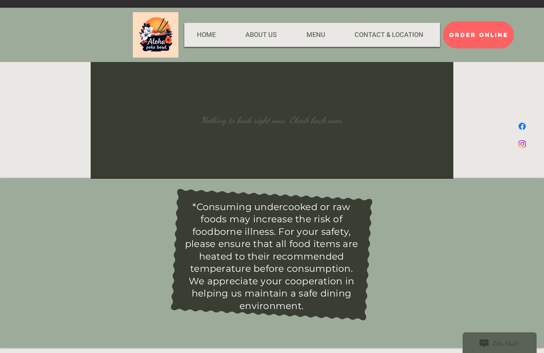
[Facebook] (522, 126)
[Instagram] (522, 144)
